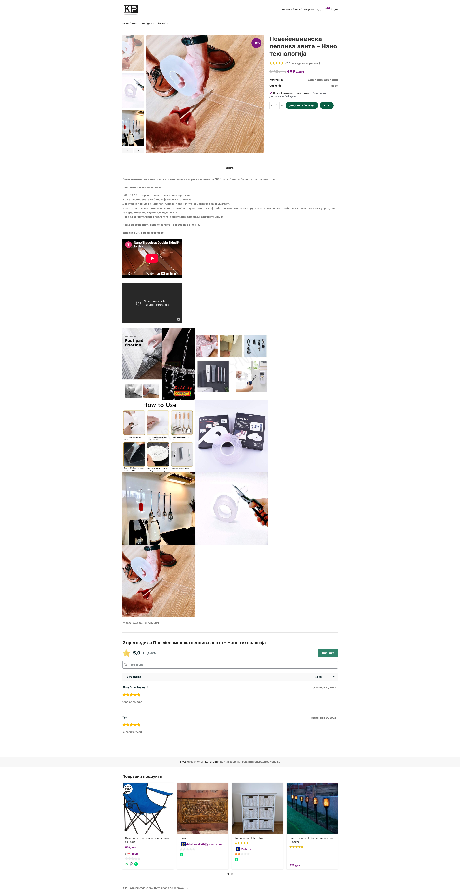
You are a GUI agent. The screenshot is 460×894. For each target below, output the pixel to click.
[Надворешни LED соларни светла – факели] (312, 808)
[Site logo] (130, 9)
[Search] (319, 9)
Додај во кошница (301, 105)
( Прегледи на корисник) (302, 63)
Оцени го (328, 653)
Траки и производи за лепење (260, 761)
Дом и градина (229, 761)
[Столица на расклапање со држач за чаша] (148, 808)
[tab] (230, 166)
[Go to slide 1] (228, 874)
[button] (127, 150)
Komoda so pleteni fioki (249, 838)
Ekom (135, 853)
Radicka (246, 849)
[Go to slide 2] (232, 874)
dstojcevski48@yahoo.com (204, 844)
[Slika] (202, 808)
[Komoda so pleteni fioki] (257, 808)
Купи (327, 105)
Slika (183, 838)
